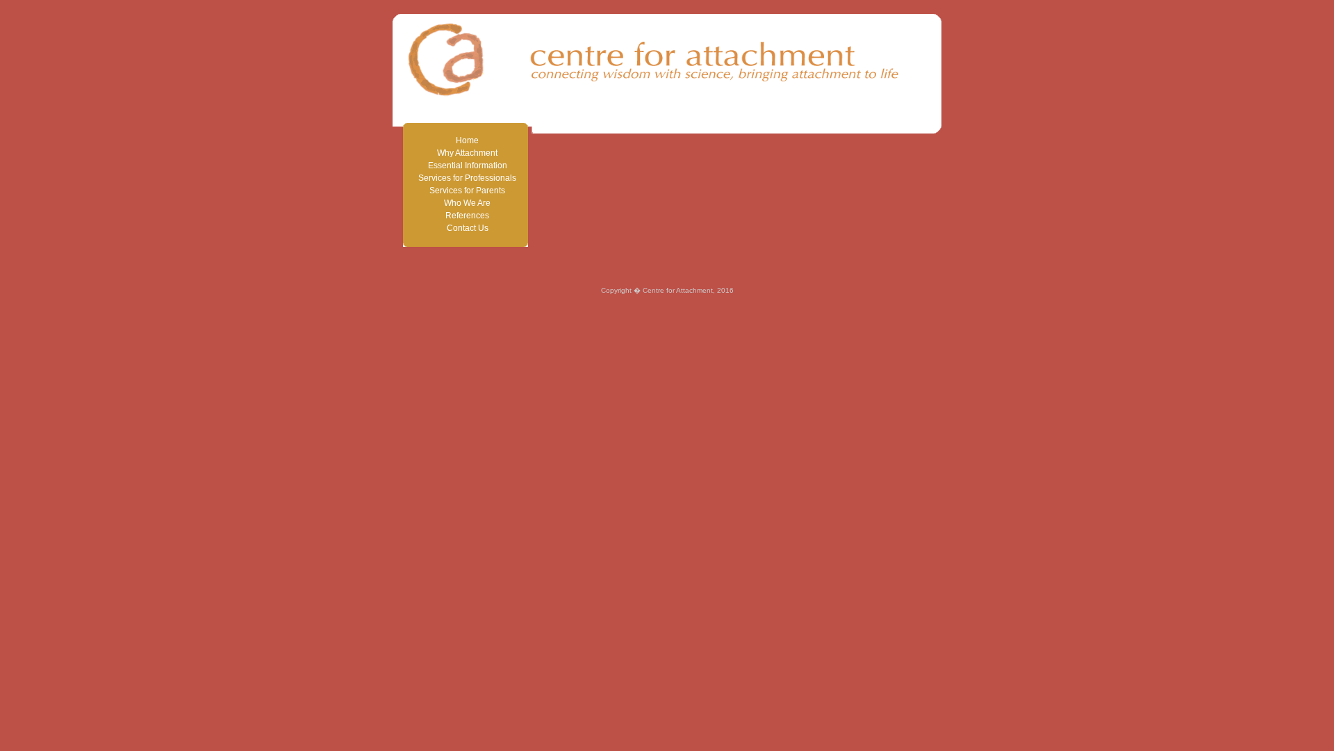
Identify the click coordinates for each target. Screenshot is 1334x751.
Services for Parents (467, 190)
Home (467, 140)
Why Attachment (467, 153)
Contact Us (467, 228)
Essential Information (467, 165)
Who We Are (467, 203)
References (467, 215)
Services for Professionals (467, 178)
